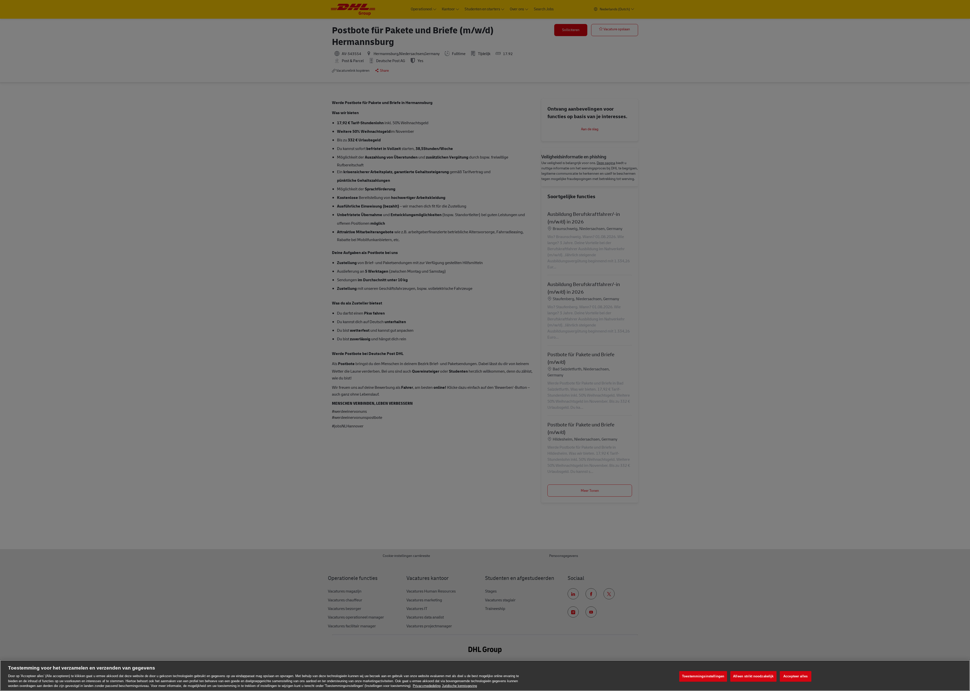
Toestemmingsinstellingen (703, 676)
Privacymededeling (427, 686)
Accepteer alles (795, 676)
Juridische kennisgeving (459, 686)
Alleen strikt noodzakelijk (753, 676)
